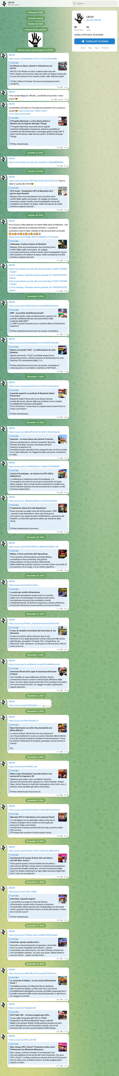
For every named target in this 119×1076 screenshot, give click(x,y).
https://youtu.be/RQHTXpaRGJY (23, 721)
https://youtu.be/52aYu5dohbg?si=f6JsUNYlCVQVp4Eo (34, 343)
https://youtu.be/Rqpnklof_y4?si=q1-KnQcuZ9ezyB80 (33, 59)
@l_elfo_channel (93, 20)
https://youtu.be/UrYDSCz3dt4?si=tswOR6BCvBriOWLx (34, 306)
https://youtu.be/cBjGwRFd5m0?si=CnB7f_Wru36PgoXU (34, 432)
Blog (90, 48)
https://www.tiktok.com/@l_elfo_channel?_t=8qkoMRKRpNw (36, 162)
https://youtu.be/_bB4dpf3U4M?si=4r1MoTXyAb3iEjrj (33, 501)
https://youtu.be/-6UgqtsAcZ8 (22, 1008)
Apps (97, 48)
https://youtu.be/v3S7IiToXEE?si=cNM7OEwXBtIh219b (33, 547)
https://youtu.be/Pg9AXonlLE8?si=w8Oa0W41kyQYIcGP (34, 810)
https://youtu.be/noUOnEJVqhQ (23, 585)
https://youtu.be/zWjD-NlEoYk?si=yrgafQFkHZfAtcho (32, 973)
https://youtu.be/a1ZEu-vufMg (22, 891)
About (83, 48)
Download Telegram (97, 41)
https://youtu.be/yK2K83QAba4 (23, 705)
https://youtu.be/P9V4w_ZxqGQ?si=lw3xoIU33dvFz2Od (34, 623)
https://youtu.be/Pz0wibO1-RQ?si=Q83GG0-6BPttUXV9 (34, 851)
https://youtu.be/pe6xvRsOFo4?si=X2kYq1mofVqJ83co (34, 386)
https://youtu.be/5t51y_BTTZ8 (22, 1040)
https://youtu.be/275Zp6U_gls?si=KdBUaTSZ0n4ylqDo (33, 935)
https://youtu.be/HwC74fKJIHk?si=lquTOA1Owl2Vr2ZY (34, 181)
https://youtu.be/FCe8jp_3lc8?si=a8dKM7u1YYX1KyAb (33, 237)
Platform (105, 48)
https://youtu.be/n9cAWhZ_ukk (23, 766)
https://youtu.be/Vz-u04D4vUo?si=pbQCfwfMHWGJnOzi (34, 664)
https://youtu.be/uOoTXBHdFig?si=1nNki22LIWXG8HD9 (34, 466)
